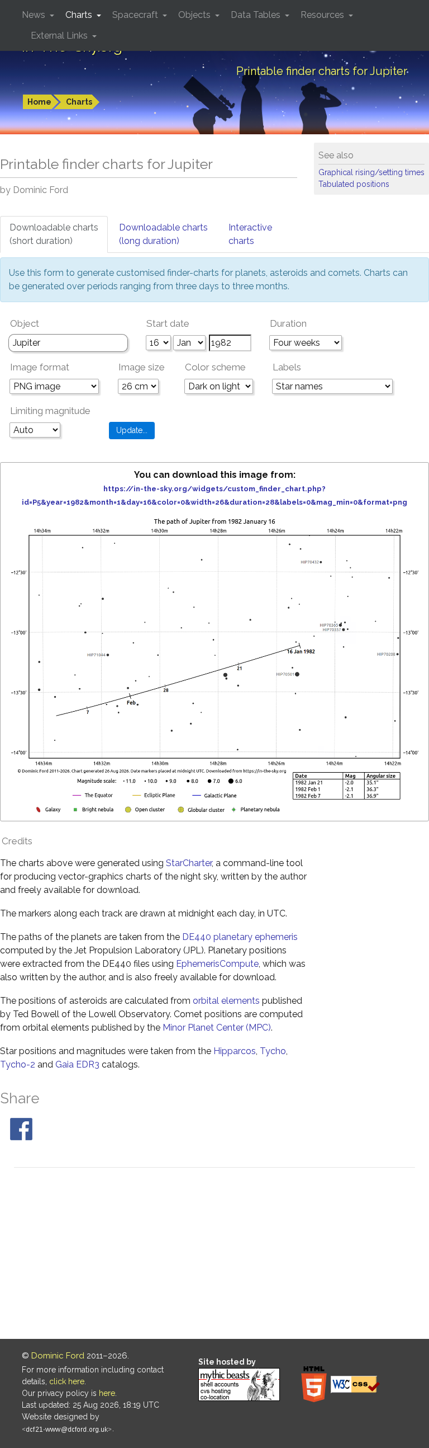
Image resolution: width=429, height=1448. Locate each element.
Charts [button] (79, 15)
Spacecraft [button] (136, 15)
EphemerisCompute (217, 963)
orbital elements (226, 1000)
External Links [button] (60, 35)
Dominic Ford (57, 1356)
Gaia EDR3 (77, 1064)
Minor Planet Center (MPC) (217, 1027)
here (107, 1393)
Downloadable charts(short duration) (53, 234)
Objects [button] (195, 15)
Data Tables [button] (257, 15)
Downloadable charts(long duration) (163, 234)
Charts (79, 101)
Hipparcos (234, 1051)
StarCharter (189, 863)
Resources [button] (323, 15)
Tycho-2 (17, 1064)
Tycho (273, 1051)
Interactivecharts (250, 234)
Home (39, 101)
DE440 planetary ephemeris (240, 937)
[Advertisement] (214, 1255)
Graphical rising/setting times (371, 172)
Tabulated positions (353, 184)
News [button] (34, 15)
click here (66, 1381)
